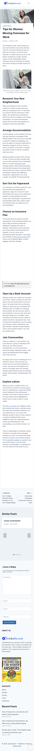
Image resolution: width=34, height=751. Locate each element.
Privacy (4, 695)
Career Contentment (12, 521)
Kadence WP (17, 746)
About (4, 689)
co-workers (13, 406)
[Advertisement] (17, 262)
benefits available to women (17, 440)
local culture (26, 388)
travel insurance (22, 237)
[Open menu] (28, 3)
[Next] (29, 535)
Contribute (5, 701)
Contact (4, 692)
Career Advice (7, 26)
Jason (5, 41)
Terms (4, 698)
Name (5, 601)
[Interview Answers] (11, 669)
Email (5, 609)
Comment (7, 577)
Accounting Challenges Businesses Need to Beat (25, 497)
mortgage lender (20, 163)
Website (6, 617)
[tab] (13, 554)
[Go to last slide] (4, 535)
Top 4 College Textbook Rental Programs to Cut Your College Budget (9, 497)
